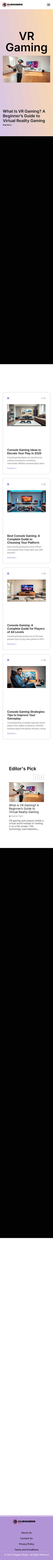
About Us (26, 1532)
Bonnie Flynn (17, 816)
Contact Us (26, 1538)
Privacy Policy (26, 1544)
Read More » (7, 125)
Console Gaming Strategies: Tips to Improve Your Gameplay (26, 715)
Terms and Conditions (27, 1549)
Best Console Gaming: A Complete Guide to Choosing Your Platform (23, 539)
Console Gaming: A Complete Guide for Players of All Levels (26, 629)
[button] (48, 4)
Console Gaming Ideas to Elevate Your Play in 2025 (24, 451)
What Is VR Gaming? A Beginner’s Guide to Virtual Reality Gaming (24, 116)
